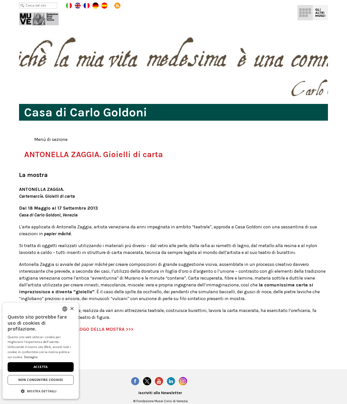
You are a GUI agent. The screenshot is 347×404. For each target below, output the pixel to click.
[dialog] (41, 351)
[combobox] (64, 308)
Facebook (135, 381)
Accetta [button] (41, 367)
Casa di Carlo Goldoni (42, 17)
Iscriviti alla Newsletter (160, 393)
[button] (41, 391)
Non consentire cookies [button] (40, 380)
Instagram (183, 381)
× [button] (72, 309)
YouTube (159, 381)
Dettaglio (31, 357)
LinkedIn (171, 381)
